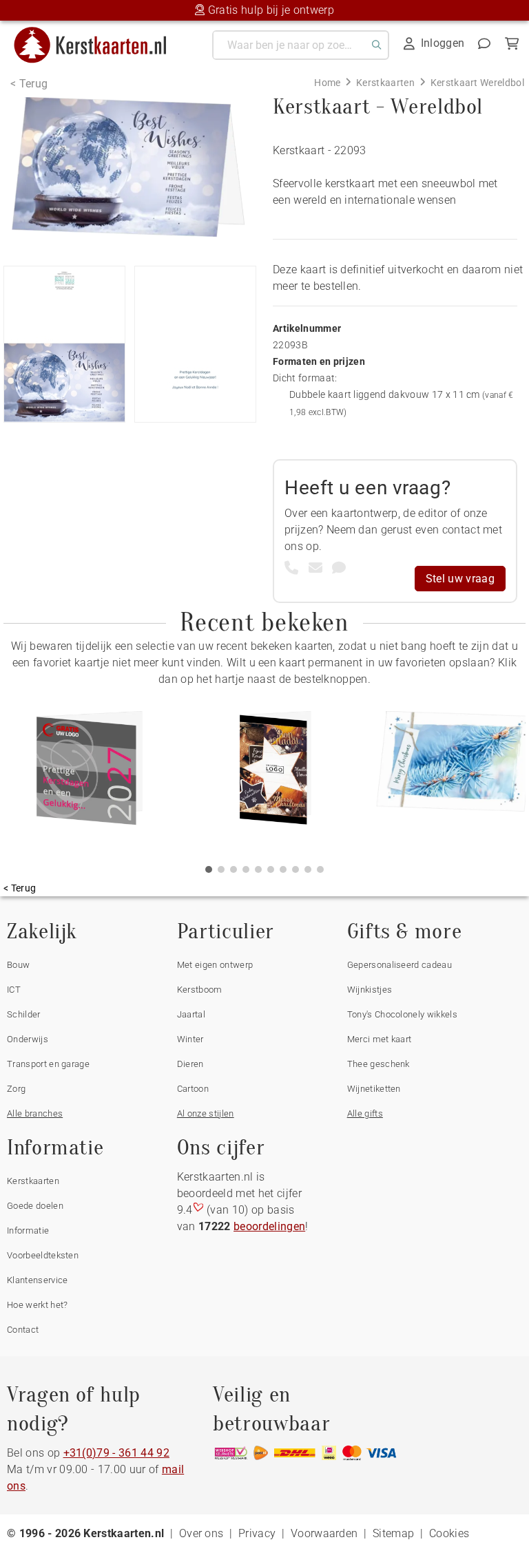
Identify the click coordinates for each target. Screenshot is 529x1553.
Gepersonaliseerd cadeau (399, 965)
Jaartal (191, 1014)
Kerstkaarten (33, 1181)
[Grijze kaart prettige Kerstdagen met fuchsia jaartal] (89, 773)
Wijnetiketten (374, 1089)
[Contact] (484, 43)
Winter (190, 1039)
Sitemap (393, 1533)
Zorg (16, 1089)
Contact (23, 1329)
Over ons (201, 1533)
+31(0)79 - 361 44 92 (116, 1452)
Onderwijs (27, 1039)
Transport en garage (48, 1064)
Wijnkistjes (370, 989)
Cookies (449, 1533)
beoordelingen (269, 1226)
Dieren (190, 1064)
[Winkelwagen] (512, 43)
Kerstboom (199, 989)
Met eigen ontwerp (215, 965)
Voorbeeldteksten (43, 1255)
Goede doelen (35, 1206)
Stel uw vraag (460, 578)
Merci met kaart (379, 1039)
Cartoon (193, 1089)
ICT (14, 989)
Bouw (18, 965)
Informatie (28, 1230)
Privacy (257, 1533)
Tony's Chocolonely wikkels (402, 1014)
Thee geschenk (378, 1064)
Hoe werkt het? (37, 1305)
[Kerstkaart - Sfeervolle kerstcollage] (275, 773)
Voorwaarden (324, 1533)
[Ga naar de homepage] (99, 32)
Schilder (24, 1014)
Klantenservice (37, 1280)
